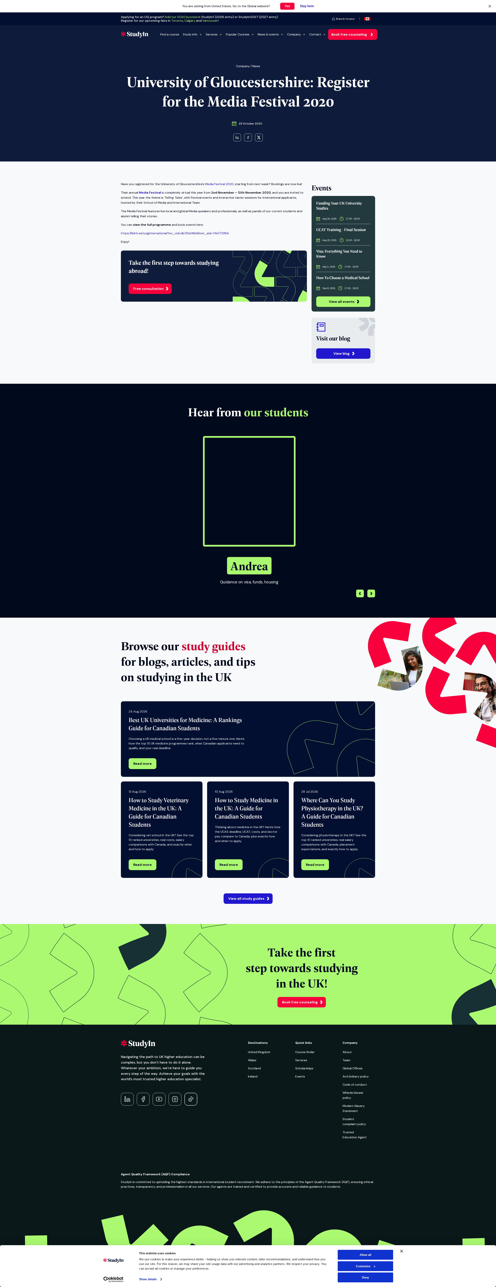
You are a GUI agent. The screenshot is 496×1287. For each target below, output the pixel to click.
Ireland (252, 1076)
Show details (148, 1279)
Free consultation (148, 288)
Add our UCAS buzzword (182, 17)
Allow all (365, 1254)
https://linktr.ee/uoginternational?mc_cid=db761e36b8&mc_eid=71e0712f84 (175, 233)
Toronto (177, 21)
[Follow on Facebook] (143, 1099)
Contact (315, 34)
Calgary (189, 21)
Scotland (254, 1068)
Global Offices (353, 1068)
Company (294, 34)
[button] (371, 594)
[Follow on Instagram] (175, 1099)
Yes (287, 6)
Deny (365, 1277)
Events (300, 1076)
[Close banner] (401, 1251)
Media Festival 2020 (219, 184)
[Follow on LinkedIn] (127, 1099)
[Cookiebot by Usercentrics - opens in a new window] (113, 1279)
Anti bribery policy (356, 1076)
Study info (190, 34)
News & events (268, 34)
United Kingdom (259, 1052)
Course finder (305, 1052)
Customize (363, 1266)
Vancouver (210, 21)
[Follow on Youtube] (159, 1099)
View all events (342, 301)
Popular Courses (237, 34)
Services (212, 34)
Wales (252, 1060)
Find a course (169, 34)
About (347, 1052)
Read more (142, 763)
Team (346, 1060)
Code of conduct (355, 1085)
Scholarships (304, 1068)
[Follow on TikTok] (190, 1099)
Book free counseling (349, 34)
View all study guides (246, 898)
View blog (341, 353)
